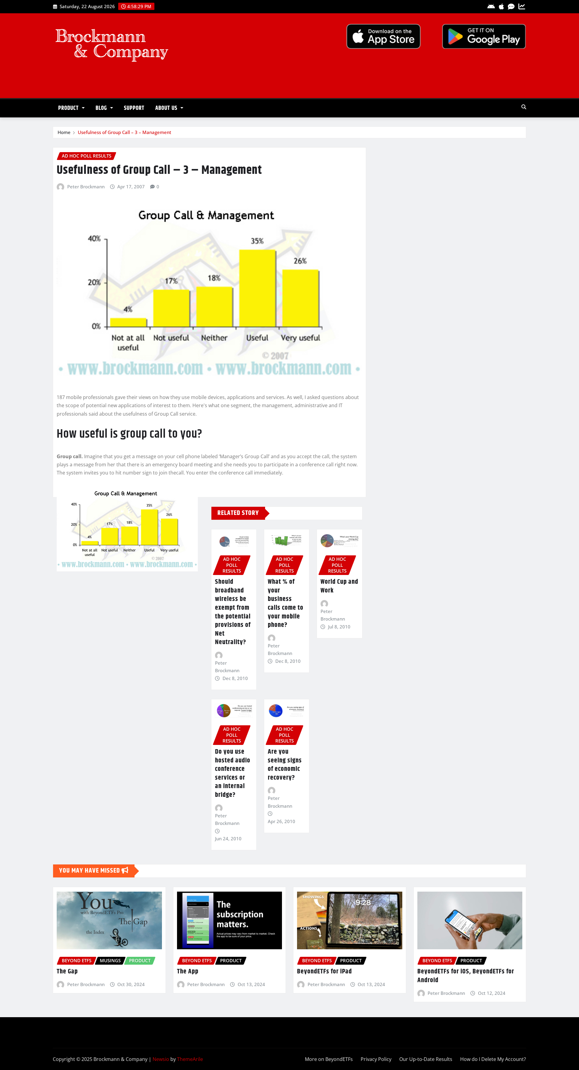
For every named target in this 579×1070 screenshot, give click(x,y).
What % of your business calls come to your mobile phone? (285, 603)
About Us (167, 108)
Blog (102, 108)
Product (69, 108)
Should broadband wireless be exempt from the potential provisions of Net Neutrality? (233, 612)
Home (64, 132)
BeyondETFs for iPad (324, 971)
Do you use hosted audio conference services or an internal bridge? (232, 773)
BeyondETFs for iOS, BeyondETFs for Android (465, 975)
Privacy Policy (376, 1059)
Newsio (161, 1059)
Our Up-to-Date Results (425, 1059)
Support (134, 108)
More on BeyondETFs (329, 1059)
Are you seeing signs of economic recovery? (285, 765)
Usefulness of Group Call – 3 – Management (124, 132)
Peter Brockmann (86, 187)
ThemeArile (190, 1059)
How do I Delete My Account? (493, 1059)
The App (187, 971)
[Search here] (523, 107)
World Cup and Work (339, 586)
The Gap (67, 971)
